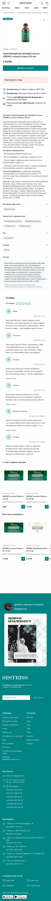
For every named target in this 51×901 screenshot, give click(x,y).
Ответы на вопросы (10, 725)
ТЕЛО (27, 8)
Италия (6, 250)
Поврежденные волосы (12, 221)
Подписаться (20, 609)
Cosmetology (35, 886)
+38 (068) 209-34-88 (14, 857)
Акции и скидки (33, 740)
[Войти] (42, 3)
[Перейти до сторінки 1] (24, 563)
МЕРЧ (45, 8)
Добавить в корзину (25, 68)
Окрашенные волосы (33, 221)
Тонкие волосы (9, 226)
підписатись (38, 697)
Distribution (10, 886)
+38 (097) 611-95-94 (14, 834)
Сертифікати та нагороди (12, 736)
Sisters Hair (10, 880)
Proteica (14, 49)
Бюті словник (7, 743)
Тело (29, 725)
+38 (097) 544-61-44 (14, 850)
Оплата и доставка (10, 717)
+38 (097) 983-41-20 (14, 797)
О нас (4, 729)
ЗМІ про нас (7, 732)
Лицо (29, 721)
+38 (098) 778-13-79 (14, 827)
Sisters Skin (34, 880)
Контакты (6, 747)
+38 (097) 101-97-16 (13, 843)
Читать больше (11, 378)
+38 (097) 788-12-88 (14, 793)
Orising (6, 49)
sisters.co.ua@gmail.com (15, 776)
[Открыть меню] (4, 3)
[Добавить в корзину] (23, 507)
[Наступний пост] (44, 640)
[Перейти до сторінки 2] (26, 563)
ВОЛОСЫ (6, 8)
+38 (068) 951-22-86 (14, 804)
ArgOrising (36, 545)
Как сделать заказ (9, 721)
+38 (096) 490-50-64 (14, 807)
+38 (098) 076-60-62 (14, 864)
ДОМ (36, 8)
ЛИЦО (17, 8)
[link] (47, 3)
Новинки (30, 736)
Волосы (30, 717)
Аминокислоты (9, 209)
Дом (28, 729)
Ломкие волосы (24, 226)
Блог (4, 740)
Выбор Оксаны (8, 18)
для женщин (8, 238)
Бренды (30, 743)
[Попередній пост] (7, 640)
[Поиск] (8, 3)
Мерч (29, 732)
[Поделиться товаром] (44, 20)
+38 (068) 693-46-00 (14, 800)
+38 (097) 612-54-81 (14, 790)
